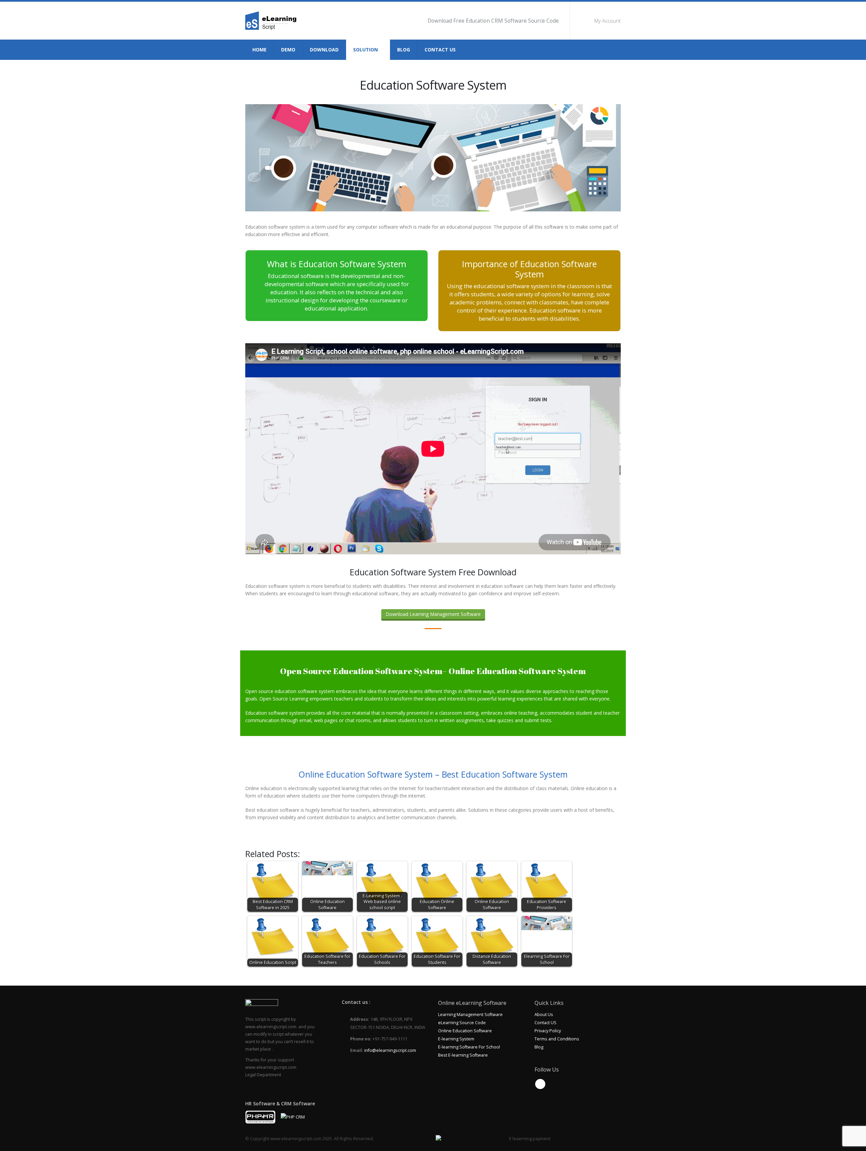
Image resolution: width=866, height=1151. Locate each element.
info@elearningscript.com (390, 1050)
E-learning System (456, 1039)
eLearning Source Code (462, 1023)
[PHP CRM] (293, 1117)
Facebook (540, 1084)
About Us (543, 1014)
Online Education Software (465, 1031)
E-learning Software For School (469, 1047)
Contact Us (440, 49)
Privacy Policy (547, 1031)
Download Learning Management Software (433, 614)
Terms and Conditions (556, 1039)
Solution (365, 49)
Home (259, 49)
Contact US (545, 1023)
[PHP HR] (260, 1117)
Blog (403, 49)
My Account (607, 20)
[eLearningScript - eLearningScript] (273, 20)
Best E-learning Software (463, 1055)
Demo (288, 49)
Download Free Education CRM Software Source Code (493, 20)
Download (324, 49)
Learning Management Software (470, 1014)
